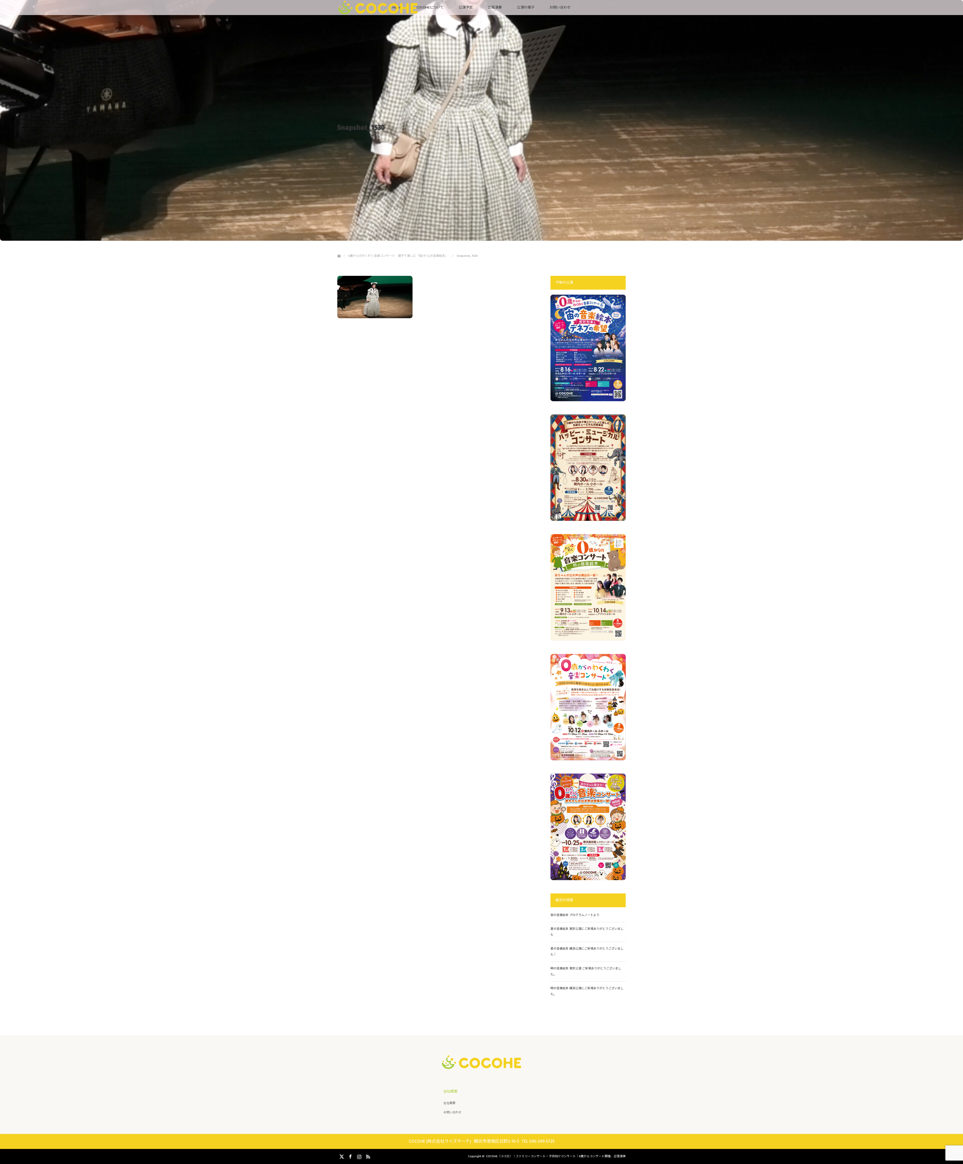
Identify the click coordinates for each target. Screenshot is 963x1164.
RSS (367, 1155)
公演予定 (466, 7)
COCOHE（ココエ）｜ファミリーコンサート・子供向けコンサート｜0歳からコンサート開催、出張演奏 (556, 1156)
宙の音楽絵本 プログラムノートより (576, 915)
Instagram (358, 1155)
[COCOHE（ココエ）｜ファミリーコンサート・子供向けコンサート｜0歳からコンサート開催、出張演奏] (481, 1065)
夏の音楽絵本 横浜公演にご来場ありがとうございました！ (586, 952)
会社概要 (449, 1103)
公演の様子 (525, 7)
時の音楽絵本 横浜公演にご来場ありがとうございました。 (586, 991)
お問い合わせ (560, 7)
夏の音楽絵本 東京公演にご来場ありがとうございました (586, 932)
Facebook (350, 1155)
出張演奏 (495, 7)
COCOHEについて (430, 7)
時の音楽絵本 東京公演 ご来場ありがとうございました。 (585, 971)
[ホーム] (339, 250)
